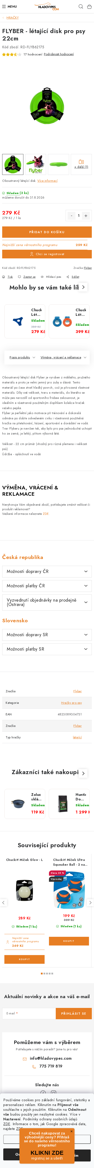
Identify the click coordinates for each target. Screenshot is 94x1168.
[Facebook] (43, 1093)
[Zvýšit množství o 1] (86, 216)
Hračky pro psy (71, 703)
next (90, 902)
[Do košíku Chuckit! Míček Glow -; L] (24, 959)
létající (77, 737)
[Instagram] (53, 1093)
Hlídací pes (53, 277)
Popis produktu (20, 357)
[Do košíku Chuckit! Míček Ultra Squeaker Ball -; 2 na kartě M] (69, 941)
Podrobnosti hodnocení (59, 54)
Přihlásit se (73, 1013)
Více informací (47, 181)
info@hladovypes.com (51, 1058)
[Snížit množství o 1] (71, 216)
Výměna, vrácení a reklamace (61, 357)
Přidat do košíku (47, 232)
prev (3, 902)
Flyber (88, 268)
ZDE (6, 1123)
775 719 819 (51, 1066)
